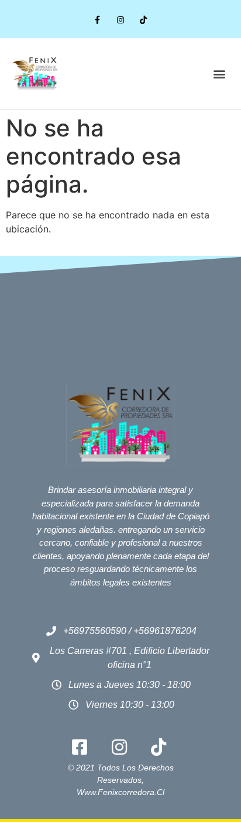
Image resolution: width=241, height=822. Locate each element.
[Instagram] (120, 20)
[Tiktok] (143, 20)
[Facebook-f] (97, 20)
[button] (219, 73)
